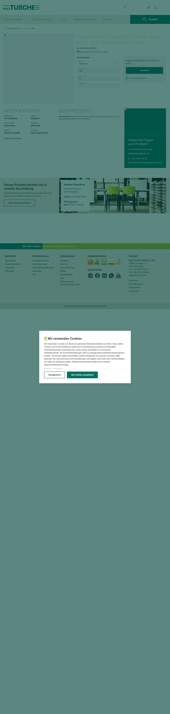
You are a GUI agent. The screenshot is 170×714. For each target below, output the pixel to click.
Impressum (48, 368)
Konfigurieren (54, 375)
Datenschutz (58, 368)
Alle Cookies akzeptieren (82, 375)
